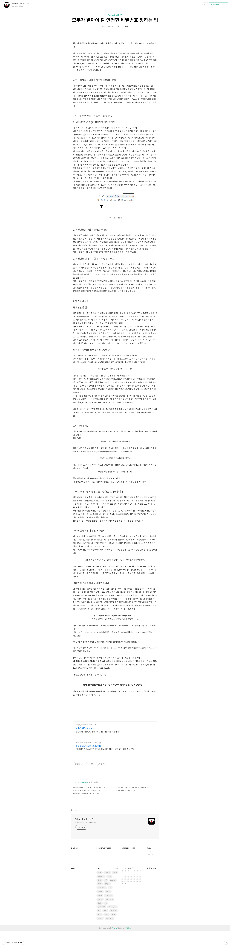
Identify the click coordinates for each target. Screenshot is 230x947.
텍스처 (99, 884)
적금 (106, 880)
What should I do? (19, 4)
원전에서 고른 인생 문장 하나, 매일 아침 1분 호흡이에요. (98, 732)
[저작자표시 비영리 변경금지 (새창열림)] (101, 764)
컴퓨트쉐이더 (109, 899)
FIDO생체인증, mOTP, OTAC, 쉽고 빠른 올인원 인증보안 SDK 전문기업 (105, 749)
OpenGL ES (108, 895)
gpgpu (100, 895)
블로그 (99, 914)
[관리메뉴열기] (226, 943)
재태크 (113, 914)
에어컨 (99, 880)
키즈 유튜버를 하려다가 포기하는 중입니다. (86, 790)
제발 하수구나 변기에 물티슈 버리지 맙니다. (86, 793)
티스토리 (100, 891)
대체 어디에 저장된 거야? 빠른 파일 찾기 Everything (131, 787)
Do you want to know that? (86, 822)
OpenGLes (101, 876)
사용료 (106, 914)
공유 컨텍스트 (101, 907)
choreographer (113, 907)
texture (108, 891)
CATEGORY (215, 5)
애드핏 (99, 903)
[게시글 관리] (85, 764)
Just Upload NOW (115, 15)
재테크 (105, 911)
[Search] (205, 5)
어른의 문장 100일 (84, 728)
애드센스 (107, 884)
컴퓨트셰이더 (109, 918)
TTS (106, 903)
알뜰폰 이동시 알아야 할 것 (124, 790)
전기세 (109, 876)
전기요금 (100, 918)
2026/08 (131, 868)
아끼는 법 (107, 872)
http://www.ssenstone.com (86, 742)
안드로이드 (113, 911)
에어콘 (115, 872)
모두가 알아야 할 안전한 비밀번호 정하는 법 (115, 20)
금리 (110, 888)
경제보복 (100, 899)
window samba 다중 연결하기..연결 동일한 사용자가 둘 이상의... (88, 787)
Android (112, 880)
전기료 (99, 872)
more (116, 868)
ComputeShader (102, 888)
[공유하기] (82, 764)
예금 (99, 911)
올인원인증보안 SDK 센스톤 (88, 746)
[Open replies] (78, 810)
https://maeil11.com (84, 725)
